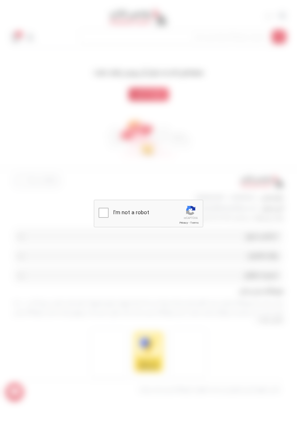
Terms (194, 222)
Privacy (183, 222)
